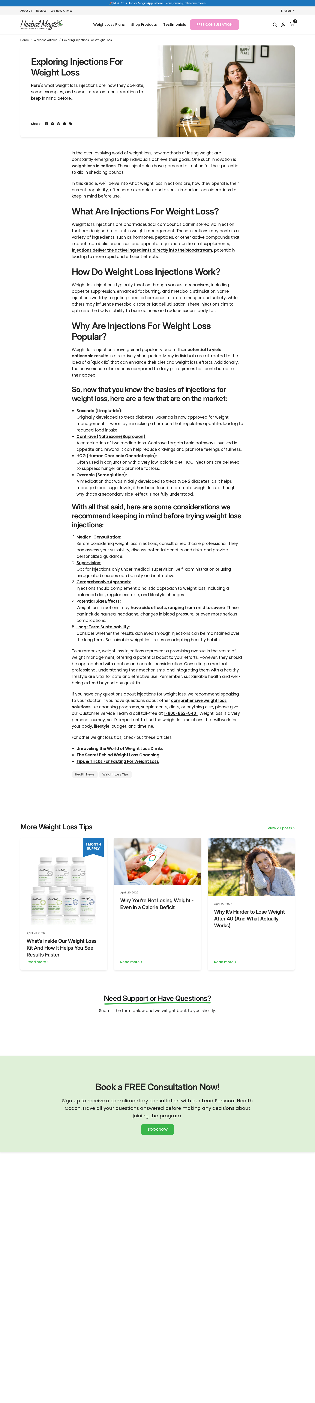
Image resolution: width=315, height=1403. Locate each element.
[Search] (274, 25)
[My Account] (283, 25)
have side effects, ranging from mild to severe (178, 608)
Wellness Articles (61, 10)
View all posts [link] (280, 828)
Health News (84, 774)
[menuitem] (27, 11)
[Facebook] (46, 123)
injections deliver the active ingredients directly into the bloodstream (142, 250)
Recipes (41, 10)
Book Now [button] (158, 1129)
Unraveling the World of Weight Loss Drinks (120, 748)
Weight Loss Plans (109, 24)
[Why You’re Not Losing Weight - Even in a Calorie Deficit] (157, 861)
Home (24, 40)
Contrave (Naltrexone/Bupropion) (111, 436)
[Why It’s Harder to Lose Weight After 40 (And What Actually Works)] (251, 867)
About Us (26, 10)
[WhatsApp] (64, 123)
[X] (52, 123)
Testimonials (174, 24)
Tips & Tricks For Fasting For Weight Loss (117, 761)
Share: (36, 123)
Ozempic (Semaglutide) (101, 475)
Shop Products (144, 24)
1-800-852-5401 (181, 713)
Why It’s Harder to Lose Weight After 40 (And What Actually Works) (249, 919)
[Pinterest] (58, 123)
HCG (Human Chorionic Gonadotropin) (116, 456)
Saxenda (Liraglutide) (98, 411)
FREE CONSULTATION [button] (214, 24)
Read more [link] (36, 962)
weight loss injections (94, 166)
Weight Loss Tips (115, 774)
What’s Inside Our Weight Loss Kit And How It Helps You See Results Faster (62, 948)
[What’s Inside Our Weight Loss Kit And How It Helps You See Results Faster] (64, 881)
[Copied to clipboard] (70, 123)
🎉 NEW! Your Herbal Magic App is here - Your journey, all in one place (157, 3)
